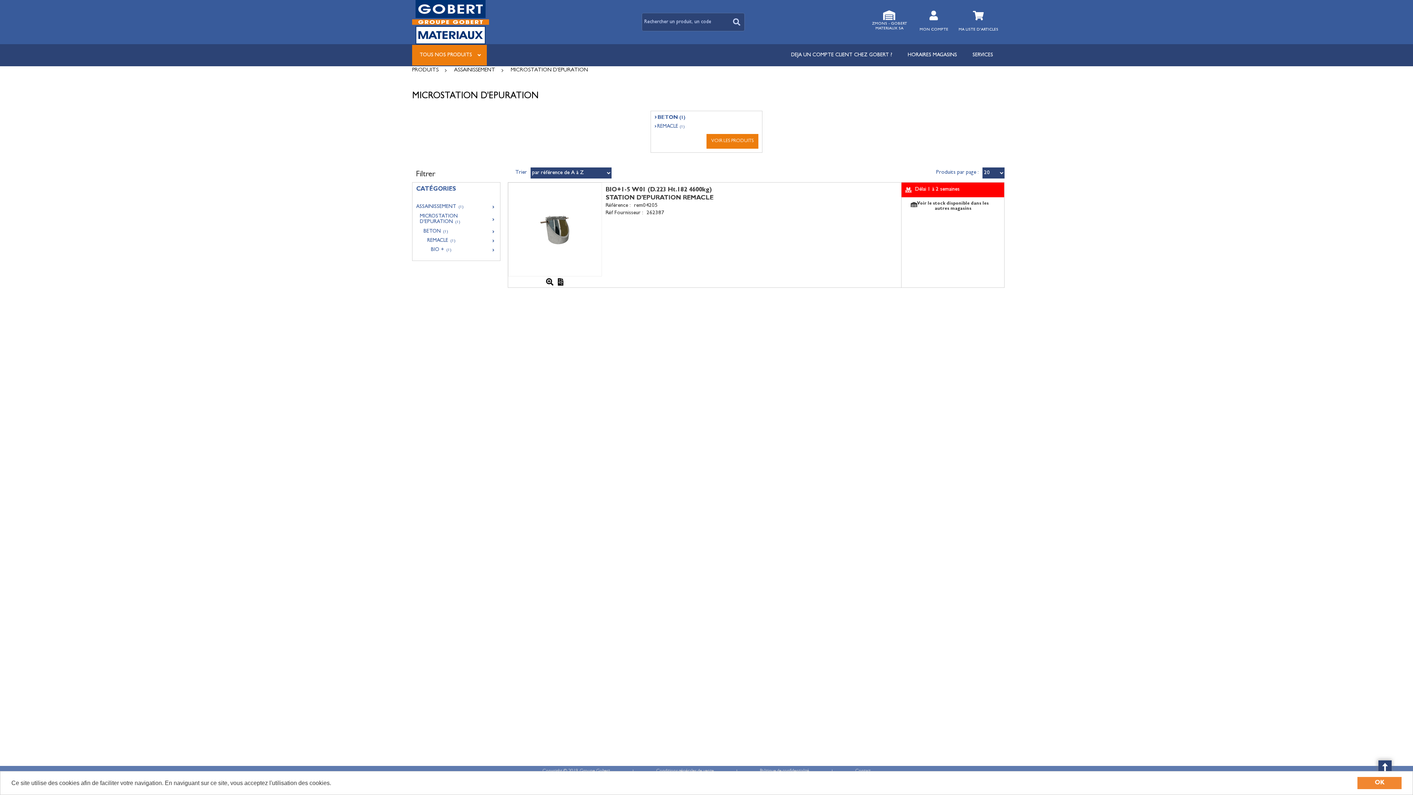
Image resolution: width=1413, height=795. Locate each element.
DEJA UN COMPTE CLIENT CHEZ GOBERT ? (841, 55)
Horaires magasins (932, 55)
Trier (521, 173)
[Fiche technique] (560, 281)
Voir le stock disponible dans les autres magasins (953, 206)
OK (1380, 783)
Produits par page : (957, 173)
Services (983, 55)
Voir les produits (732, 141)
